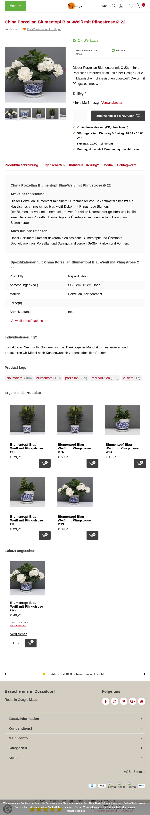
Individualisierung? (84, 165)
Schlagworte (127, 165)
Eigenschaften (54, 165)
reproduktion (105, 378)
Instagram (114, 701)
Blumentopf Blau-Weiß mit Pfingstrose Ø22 (26, 606)
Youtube (141, 701)
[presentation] (61, 70)
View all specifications (27, 321)
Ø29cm (131, 378)
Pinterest (123, 701)
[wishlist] (131, 6)
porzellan (76, 378)
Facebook (105, 701)
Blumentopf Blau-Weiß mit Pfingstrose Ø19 (74, 520)
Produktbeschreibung (21, 165)
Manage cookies (76, 811)
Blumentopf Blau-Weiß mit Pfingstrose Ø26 (74, 448)
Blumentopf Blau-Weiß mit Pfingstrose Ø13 (122, 448)
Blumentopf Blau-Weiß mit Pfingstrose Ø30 (26, 448)
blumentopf (48, 378)
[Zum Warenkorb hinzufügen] (31, 643)
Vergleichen (12, 29)
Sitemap (139, 772)
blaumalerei (19, 378)
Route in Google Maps (21, 700)
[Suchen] (114, 6)
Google (132, 701)
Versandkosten (112, 102)
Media (108, 165)
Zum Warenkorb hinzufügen (45, 463)
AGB (127, 772)
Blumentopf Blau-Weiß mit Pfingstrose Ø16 (26, 520)
